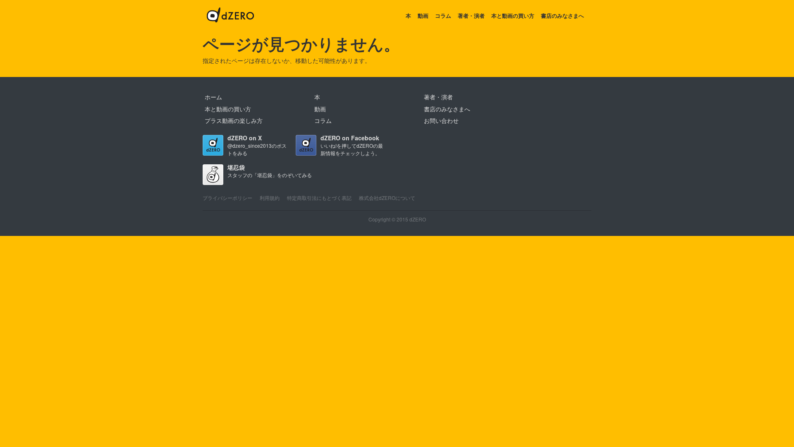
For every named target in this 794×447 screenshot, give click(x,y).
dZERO (230, 15)
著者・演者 (471, 15)
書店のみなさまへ (562, 15)
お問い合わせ (441, 120)
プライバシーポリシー (227, 197)
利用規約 (270, 197)
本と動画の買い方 (512, 15)
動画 (423, 15)
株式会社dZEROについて (387, 197)
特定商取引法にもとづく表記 (319, 197)
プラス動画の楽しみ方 (234, 120)
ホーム (213, 97)
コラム (443, 15)
